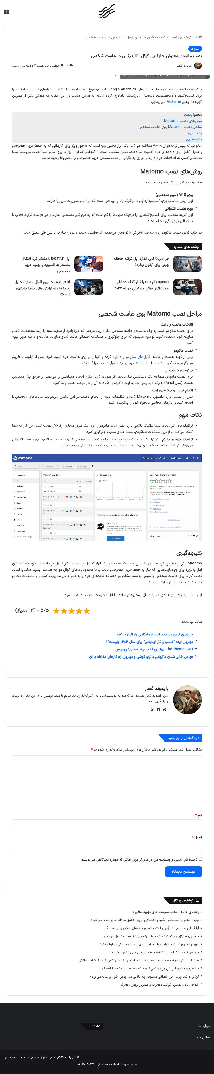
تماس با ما (202, 1037)
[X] (152, 710)
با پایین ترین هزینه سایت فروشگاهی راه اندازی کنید (154, 634)
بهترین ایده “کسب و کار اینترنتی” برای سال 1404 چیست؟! (149, 642)
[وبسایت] (165, 710)
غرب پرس (10, 1057)
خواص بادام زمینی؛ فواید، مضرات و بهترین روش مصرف (159, 984)
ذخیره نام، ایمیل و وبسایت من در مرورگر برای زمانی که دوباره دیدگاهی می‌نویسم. (139, 859)
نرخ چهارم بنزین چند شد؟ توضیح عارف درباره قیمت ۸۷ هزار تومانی (151, 936)
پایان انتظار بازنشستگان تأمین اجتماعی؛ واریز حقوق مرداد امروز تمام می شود (145, 920)
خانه (195, 37)
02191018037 (85, 1064)
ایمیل (197, 837)
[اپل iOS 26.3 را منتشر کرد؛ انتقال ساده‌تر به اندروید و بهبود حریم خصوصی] (88, 264)
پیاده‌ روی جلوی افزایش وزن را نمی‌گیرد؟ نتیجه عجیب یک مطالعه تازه (149, 968)
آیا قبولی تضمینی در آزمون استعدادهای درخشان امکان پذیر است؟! (152, 928)
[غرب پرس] (107, 11)
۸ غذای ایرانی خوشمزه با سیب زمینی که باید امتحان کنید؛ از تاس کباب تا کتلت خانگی (138, 960)
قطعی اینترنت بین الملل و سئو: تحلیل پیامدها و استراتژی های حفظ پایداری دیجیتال (42, 288)
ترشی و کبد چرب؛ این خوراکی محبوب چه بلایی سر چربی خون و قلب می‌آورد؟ (144, 976)
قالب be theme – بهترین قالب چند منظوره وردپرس (154, 649)
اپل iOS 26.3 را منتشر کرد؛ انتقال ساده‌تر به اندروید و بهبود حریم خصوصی (46, 265)
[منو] (6, 13)
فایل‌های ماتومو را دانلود (131, 357)
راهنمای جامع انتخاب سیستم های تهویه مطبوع (165, 912)
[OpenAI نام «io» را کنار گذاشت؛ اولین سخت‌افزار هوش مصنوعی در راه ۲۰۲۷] (187, 287)
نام (198, 815)
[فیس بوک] (158, 710)
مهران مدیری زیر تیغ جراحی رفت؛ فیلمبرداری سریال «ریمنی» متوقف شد (149, 944)
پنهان (188, 115)
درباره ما (204, 1026)
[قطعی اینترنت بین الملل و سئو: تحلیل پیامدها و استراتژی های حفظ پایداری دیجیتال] (88, 287)
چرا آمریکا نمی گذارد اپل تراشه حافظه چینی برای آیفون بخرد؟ (155, 952)
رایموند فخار (156, 688)
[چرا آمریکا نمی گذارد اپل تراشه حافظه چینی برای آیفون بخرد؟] (187, 264)
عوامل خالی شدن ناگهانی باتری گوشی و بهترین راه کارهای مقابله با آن (141, 657)
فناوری (184, 37)
